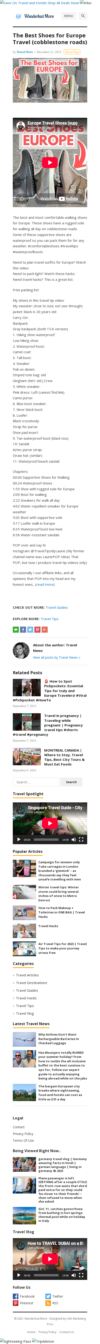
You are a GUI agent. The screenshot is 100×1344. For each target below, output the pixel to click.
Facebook (27, 1296)
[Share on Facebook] (23, 630)
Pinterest (26, 1303)
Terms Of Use (23, 1140)
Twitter (57, 1296)
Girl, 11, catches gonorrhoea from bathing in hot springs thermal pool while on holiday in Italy (61, 1215)
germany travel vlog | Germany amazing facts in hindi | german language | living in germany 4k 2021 (62, 1165)
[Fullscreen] (81, 839)
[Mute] (73, 839)
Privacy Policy (23, 1133)
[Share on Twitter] (30, 630)
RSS (55, 1303)
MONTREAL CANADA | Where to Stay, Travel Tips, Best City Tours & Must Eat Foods (64, 757)
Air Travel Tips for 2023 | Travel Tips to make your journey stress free (62, 948)
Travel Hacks (48, 926)
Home (31, 1332)
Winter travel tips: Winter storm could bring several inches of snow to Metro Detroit (58, 893)
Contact (19, 1127)
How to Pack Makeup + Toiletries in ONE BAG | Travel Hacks (61, 912)
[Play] (19, 839)
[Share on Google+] (45, 630)
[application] (50, 823)
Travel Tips (72, 52)
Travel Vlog (25, 1013)
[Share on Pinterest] (37, 630)
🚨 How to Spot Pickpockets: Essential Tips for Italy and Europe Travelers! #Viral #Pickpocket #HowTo (50, 690)
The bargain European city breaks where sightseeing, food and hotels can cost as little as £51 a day (60, 1092)
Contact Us (67, 1332)
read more (45, 584)
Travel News (25, 51)
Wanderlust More (35, 1319)
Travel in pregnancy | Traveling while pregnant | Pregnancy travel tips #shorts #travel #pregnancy (48, 725)
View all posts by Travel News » (56, 657)
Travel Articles (27, 975)
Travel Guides (57, 607)
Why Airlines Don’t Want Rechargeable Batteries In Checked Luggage (58, 1038)
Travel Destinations (31, 982)
